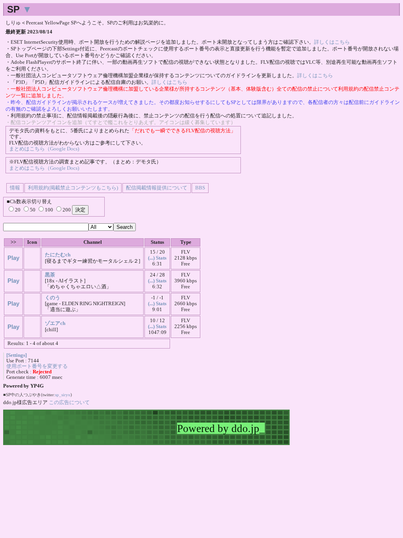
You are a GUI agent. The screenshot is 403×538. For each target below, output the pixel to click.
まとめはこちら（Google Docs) (44, 149)
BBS (200, 188)
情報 (15, 188)
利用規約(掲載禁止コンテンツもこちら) (73, 188)
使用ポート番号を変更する (37, 366)
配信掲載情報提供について (156, 188)
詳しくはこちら (332, 42)
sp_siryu (62, 394)
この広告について (69, 402)
